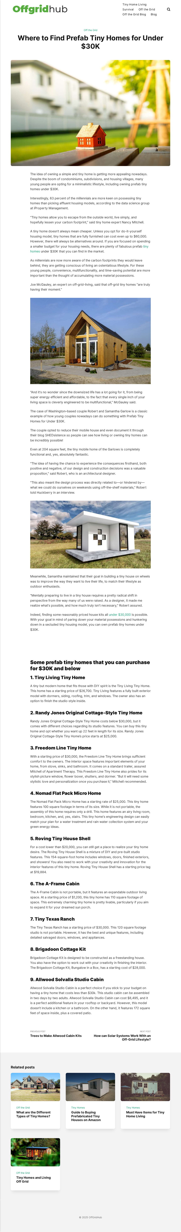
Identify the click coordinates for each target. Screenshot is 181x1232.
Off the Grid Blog (134, 14)
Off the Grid (147, 9)
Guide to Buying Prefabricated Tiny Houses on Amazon (86, 1116)
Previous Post (56, 1034)
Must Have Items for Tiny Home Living (145, 1114)
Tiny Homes (78, 1107)
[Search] (168, 9)
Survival (128, 9)
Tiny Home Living (134, 4)
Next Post (122, 1035)
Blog (154, 14)
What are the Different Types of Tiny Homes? (33, 1114)
